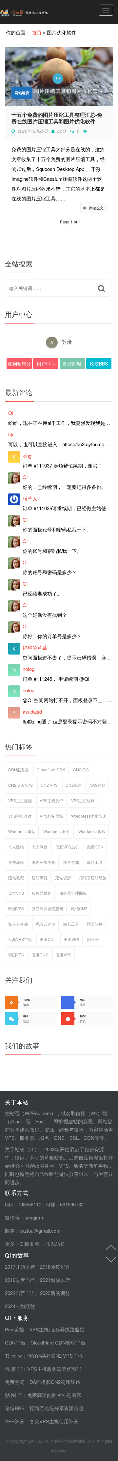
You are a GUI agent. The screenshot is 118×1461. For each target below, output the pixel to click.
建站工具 (95, 862)
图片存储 (71, 862)
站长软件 (95, 924)
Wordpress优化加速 (88, 816)
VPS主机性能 (20, 800)
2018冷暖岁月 (55, 1266)
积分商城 (72, 363)
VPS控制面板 (51, 816)
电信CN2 (79, 908)
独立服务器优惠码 (47, 908)
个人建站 (16, 846)
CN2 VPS (49, 785)
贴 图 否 (13, 1394)
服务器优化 (41, 893)
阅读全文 (96, 207)
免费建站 (16, 862)
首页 (37, 32)
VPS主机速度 (20, 816)
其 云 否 (13, 1355)
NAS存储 (97, 785)
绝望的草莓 (35, 647)
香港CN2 (40, 954)
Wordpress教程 (92, 831)
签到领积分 (19, 363)
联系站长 (55, 1243)
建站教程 (16, 877)
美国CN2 (48, 939)
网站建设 (22, 92)
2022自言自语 (20, 1292)
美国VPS (71, 939)
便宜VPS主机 (67, 846)
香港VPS (63, 954)
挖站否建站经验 (93, 877)
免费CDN (95, 846)
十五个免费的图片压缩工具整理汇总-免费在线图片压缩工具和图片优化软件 (56, 118)
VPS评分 (15, 1421)
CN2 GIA (81, 769)
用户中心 (46, 363)
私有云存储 (45, 924)
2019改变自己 (20, 1279)
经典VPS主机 (20, 939)
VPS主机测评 (51, 800)
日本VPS (16, 893)
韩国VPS (16, 954)
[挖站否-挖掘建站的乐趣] (37, 12)
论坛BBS (99, 363)
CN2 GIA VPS (20, 785)
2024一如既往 (20, 1306)
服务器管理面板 (73, 893)
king (27, 455)
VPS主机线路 (83, 800)
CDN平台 (15, 1342)
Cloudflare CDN (51, 769)
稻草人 (30, 498)
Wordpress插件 (56, 831)
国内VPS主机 (43, 862)
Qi (65, 130)
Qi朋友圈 (29, 1243)
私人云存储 (18, 924)
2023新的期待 (55, 1292)
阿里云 (93, 939)
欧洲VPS (16, 908)
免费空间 (15, 1381)
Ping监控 (14, 1329)
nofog (28, 668)
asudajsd (32, 711)
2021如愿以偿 (55, 1279)
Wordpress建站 (21, 831)
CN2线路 (74, 785)
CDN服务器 (18, 769)
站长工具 (71, 924)
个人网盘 (40, 846)
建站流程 (40, 877)
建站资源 (63, 877)
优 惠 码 (13, 1368)
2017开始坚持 (20, 1266)
